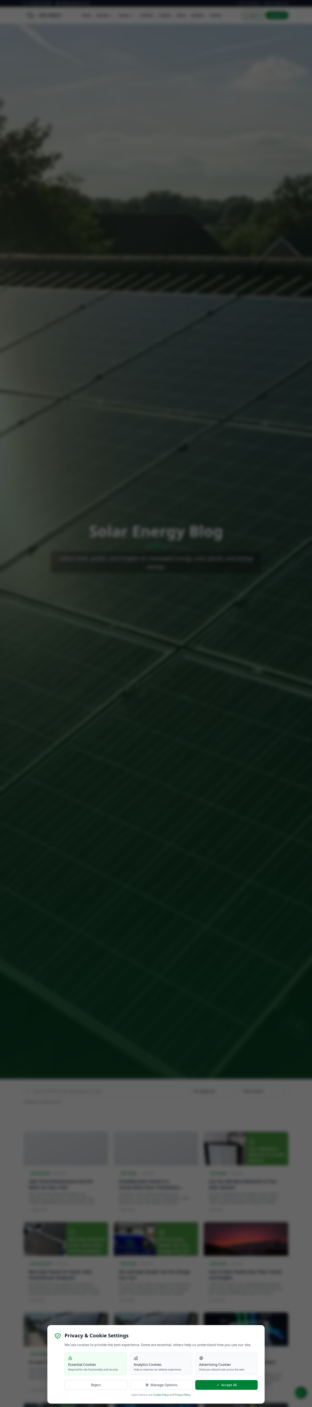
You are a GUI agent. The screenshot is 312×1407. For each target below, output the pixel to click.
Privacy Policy (182, 1395)
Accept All (229, 1385)
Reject (96, 1385)
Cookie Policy (161, 1395)
